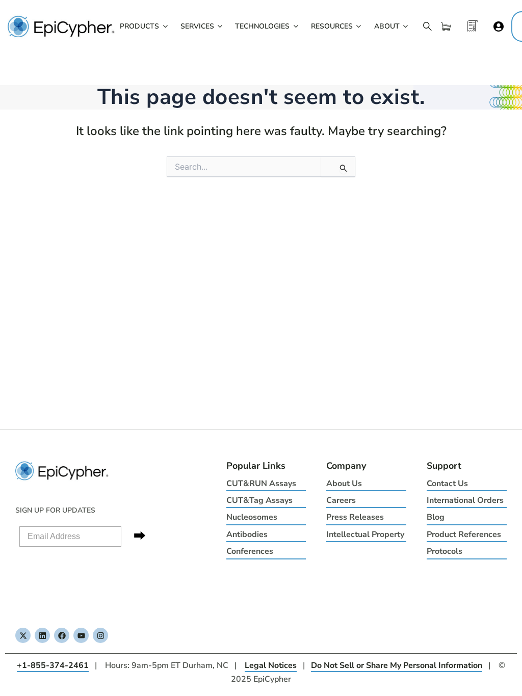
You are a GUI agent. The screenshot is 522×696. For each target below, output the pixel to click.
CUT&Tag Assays (259, 500)
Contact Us (447, 483)
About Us (344, 483)
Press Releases (355, 517)
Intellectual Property (365, 534)
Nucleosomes (251, 517)
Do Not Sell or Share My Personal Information (396, 665)
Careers (341, 500)
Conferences (249, 551)
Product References (464, 534)
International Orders (465, 500)
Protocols (444, 551)
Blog (436, 517)
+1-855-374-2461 (53, 665)
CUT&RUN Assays (261, 483)
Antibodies (247, 534)
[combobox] (261, 166)
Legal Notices (271, 665)
